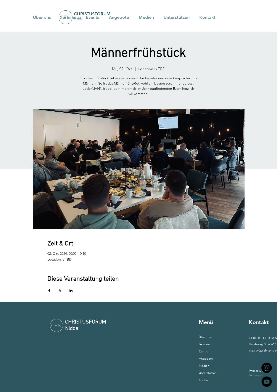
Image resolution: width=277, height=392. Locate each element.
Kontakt (204, 380)
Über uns (205, 337)
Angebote (206, 358)
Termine (204, 344)
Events (203, 351)
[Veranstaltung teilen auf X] (60, 290)
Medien (204, 366)
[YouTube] (266, 381)
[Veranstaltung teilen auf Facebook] (49, 290)
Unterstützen (208, 373)
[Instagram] (266, 368)
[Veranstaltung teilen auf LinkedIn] (71, 290)
